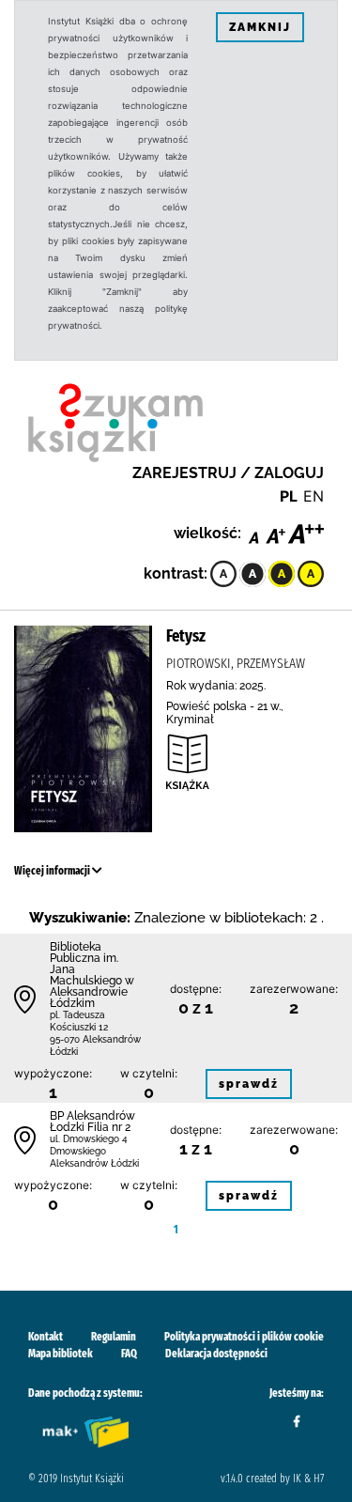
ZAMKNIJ (260, 27)
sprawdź (249, 1084)
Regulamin (113, 1336)
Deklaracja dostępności (216, 1353)
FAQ (129, 1353)
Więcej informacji (53, 870)
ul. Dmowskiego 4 (89, 1139)
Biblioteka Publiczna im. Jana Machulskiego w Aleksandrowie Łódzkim (92, 975)
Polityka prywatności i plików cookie (244, 1336)
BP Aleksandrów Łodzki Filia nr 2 (92, 1121)
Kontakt (45, 1336)
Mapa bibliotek (60, 1353)
